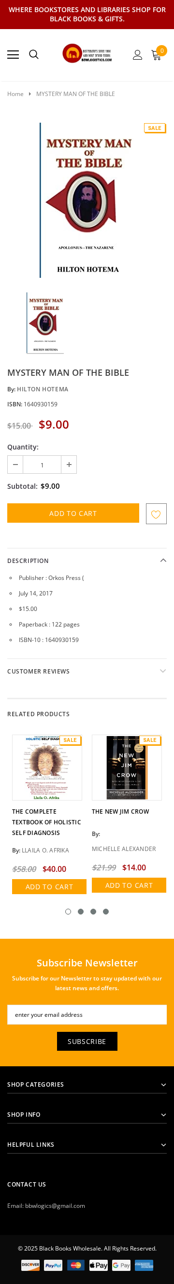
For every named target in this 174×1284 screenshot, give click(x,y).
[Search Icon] (34, 55)
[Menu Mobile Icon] (13, 55)
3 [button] (93, 912)
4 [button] (106, 912)
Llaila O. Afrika (45, 850)
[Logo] (87, 52)
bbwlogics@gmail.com (55, 1206)
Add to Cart (49, 886)
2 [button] (81, 912)
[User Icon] (138, 55)
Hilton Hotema (43, 389)
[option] (87, 200)
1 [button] (68, 912)
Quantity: (23, 446)
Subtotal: (22, 486)
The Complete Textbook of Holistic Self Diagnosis (46, 822)
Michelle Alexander (124, 849)
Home (15, 94)
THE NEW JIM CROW (120, 811)
